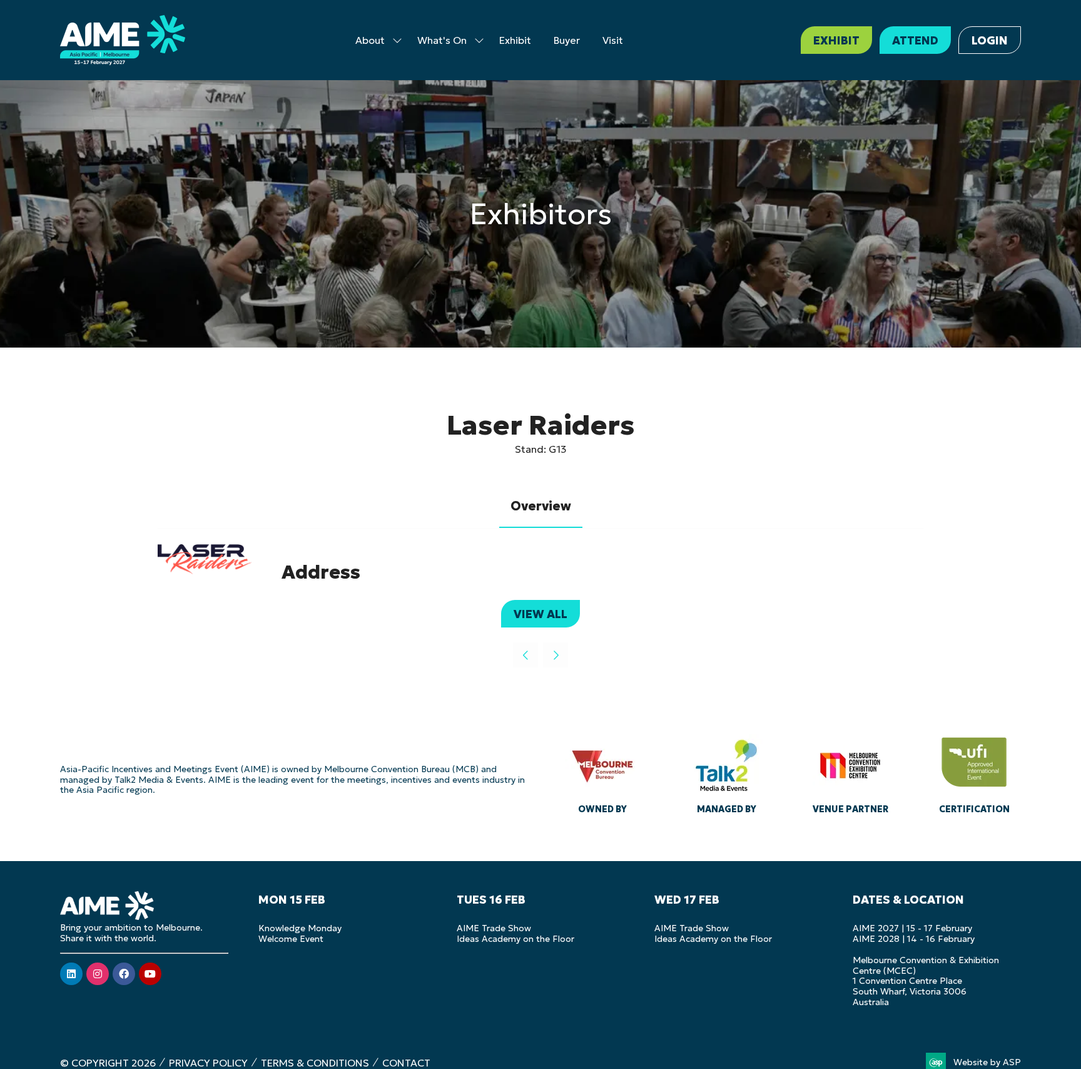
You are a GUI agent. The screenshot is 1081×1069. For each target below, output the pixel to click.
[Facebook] (124, 974)
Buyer (567, 40)
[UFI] (974, 772)
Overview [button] (540, 506)
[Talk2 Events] (726, 772)
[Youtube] (150, 974)
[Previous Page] (525, 655)
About (370, 40)
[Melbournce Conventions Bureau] (602, 772)
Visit (612, 40)
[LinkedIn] (71, 974)
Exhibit (515, 40)
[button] (836, 40)
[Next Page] (555, 655)
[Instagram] (97, 974)
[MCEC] (850, 772)
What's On (442, 40)
